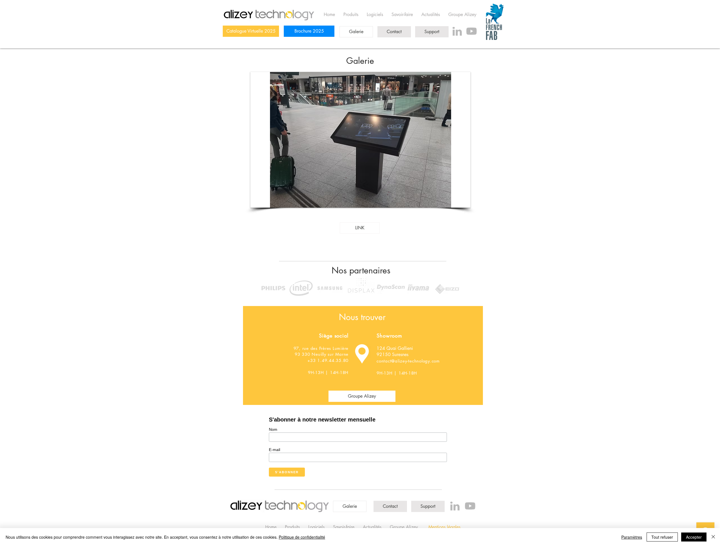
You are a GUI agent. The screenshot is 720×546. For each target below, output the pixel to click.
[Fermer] (713, 537)
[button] (360, 140)
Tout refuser (662, 537)
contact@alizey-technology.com (408, 361)
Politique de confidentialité (302, 537)
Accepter (694, 537)
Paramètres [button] (631, 537)
